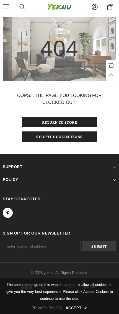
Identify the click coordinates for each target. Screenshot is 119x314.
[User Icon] (94, 7)
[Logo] (59, 7)
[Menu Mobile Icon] (6, 7)
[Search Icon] (22, 7)
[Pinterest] (8, 213)
